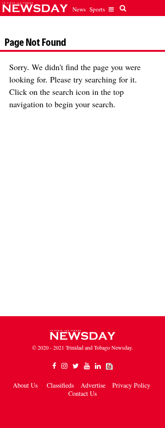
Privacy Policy (131, 385)
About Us (25, 385)
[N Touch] (109, 366)
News (79, 9)
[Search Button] (121, 8)
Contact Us (82, 393)
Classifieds (60, 385)
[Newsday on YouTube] (86, 365)
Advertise (93, 385)
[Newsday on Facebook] (54, 365)
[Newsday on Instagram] (64, 365)
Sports (97, 9)
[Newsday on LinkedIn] (98, 365)
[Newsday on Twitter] (75, 365)
